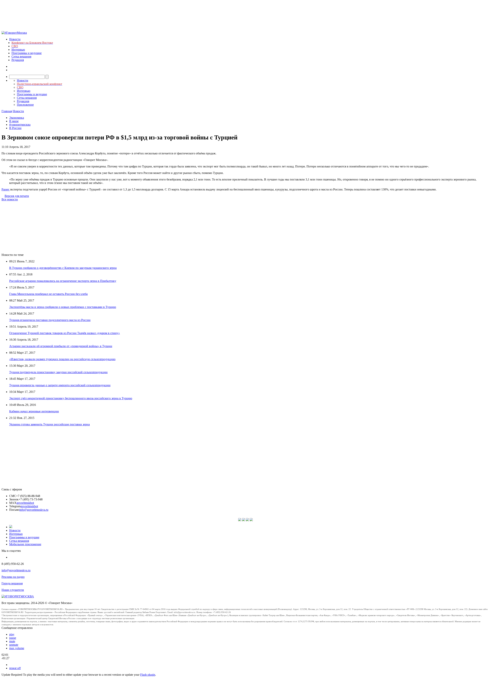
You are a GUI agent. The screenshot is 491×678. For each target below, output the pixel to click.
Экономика (16, 117)
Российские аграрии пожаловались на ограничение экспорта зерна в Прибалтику (62, 281)
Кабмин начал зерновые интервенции (34, 411)
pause (12, 637)
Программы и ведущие (27, 53)
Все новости (10, 199)
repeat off (15, 668)
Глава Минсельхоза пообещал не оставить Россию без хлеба (48, 294)
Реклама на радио (13, 576)
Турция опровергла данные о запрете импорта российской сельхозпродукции (59, 385)
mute (12, 641)
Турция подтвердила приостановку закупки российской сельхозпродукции (58, 372)
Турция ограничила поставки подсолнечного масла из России (50, 320)
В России (15, 128)
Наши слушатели (13, 589)
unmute (13, 644)
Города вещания (12, 583)
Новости (15, 39)
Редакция (18, 60)
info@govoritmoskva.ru (33, 509)
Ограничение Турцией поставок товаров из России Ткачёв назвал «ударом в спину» (64, 333)
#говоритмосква (19, 124)
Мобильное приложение (25, 544)
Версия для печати (17, 196)
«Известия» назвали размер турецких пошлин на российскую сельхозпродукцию (62, 359)
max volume (16, 648)
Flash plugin (147, 674)
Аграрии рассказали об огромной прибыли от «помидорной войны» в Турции (60, 346)
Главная (7, 111)
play (11, 634)
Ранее (6, 189)
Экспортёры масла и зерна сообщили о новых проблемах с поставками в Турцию (62, 307)
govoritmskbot (25, 502)
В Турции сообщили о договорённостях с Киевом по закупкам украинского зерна (63, 267)
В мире (14, 121)
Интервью (18, 49)
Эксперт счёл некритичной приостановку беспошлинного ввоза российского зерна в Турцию (70, 398)
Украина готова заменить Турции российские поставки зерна (49, 424)
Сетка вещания (21, 56)
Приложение (25, 104)
